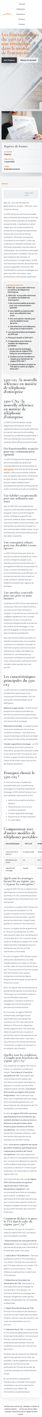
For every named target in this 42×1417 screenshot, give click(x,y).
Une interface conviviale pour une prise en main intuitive (23, 327)
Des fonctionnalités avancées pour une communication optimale (22, 305)
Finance (21, 19)
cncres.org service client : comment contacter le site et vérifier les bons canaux (21, 1411)
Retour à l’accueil (28, 60)
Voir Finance (9, 60)
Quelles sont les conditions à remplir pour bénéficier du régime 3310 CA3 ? (22, 359)
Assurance (20, 14)
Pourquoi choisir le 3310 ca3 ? (20, 338)
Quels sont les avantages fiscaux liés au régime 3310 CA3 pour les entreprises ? (21, 351)
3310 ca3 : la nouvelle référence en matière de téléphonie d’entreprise (21, 290)
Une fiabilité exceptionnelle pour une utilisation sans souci (22, 313)
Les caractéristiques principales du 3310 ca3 (22, 333)
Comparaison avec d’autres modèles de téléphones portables (20, 343)
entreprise (9, 469)
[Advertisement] (21, 87)
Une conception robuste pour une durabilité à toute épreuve (22, 321)
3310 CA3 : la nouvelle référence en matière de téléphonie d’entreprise (22, 298)
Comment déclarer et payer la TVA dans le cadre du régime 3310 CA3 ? (23, 366)
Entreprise (21, 9)
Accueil (22, 4)
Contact (22, 24)
